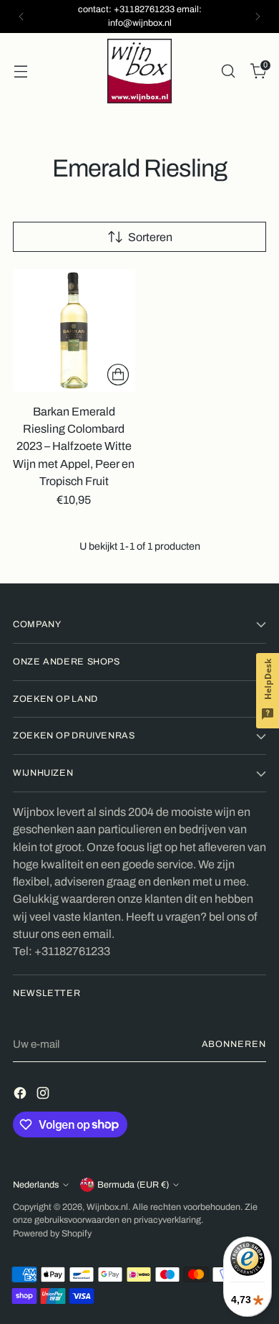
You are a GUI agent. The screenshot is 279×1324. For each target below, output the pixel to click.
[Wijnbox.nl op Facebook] (21, 1095)
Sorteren (150, 237)
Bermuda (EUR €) (133, 1185)
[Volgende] (257, 16)
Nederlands (36, 1185)
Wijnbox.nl (107, 1207)
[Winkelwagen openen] (20, 70)
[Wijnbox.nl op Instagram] (44, 1095)
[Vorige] (21, 16)
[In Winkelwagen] (118, 374)
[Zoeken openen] (228, 70)
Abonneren (234, 1044)
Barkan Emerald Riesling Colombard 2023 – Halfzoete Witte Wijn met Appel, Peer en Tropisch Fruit (73, 446)
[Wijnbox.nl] (139, 71)
